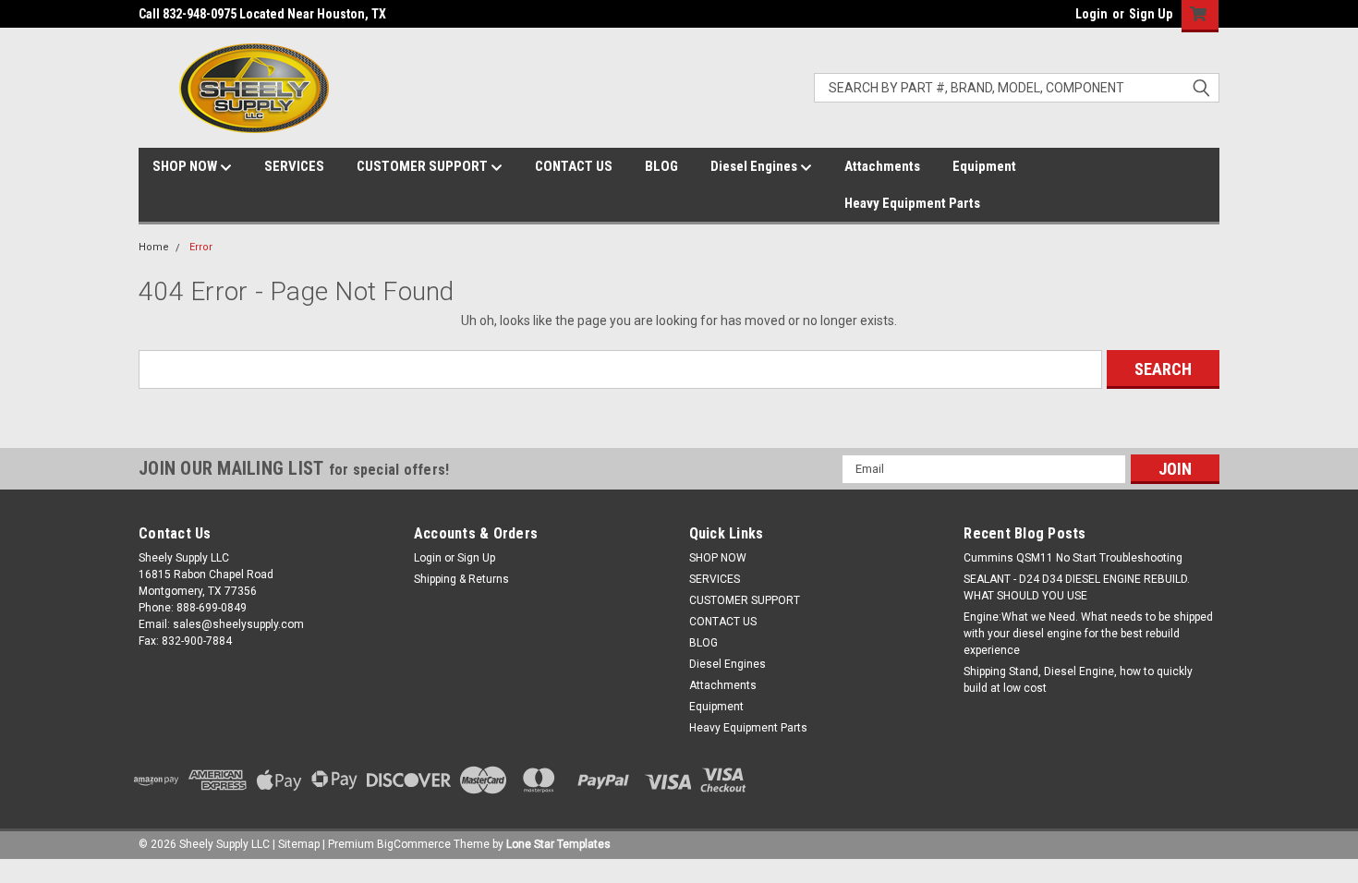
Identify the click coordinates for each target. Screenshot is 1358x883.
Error (200, 247)
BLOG (661, 166)
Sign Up (1150, 13)
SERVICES (294, 166)
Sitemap (299, 844)
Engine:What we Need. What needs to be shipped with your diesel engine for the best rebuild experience (1088, 634)
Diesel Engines (755, 166)
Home (154, 247)
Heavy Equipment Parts (912, 203)
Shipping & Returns (461, 579)
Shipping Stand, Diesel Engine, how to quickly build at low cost (1078, 680)
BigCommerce (414, 844)
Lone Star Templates (558, 844)
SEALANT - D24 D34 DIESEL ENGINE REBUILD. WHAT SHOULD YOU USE (1077, 587)
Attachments (882, 166)
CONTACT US (573, 166)
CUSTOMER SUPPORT (424, 166)
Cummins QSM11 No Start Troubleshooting (1073, 557)
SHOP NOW (186, 166)
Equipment (984, 166)
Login (1091, 13)
